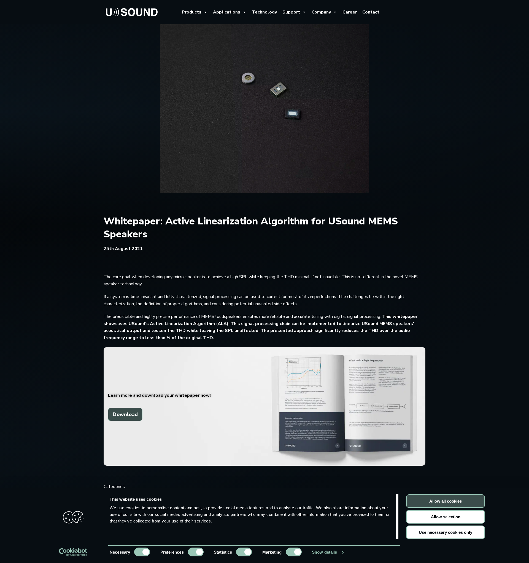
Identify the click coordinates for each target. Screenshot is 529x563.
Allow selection (445, 516)
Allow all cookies (445, 501)
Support (291, 12)
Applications (226, 12)
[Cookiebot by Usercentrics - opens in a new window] (73, 552)
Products (191, 12)
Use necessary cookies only (445, 532)
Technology (264, 12)
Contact (370, 12)
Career (349, 12)
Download (125, 414)
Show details (324, 552)
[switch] (196, 552)
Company (321, 12)
